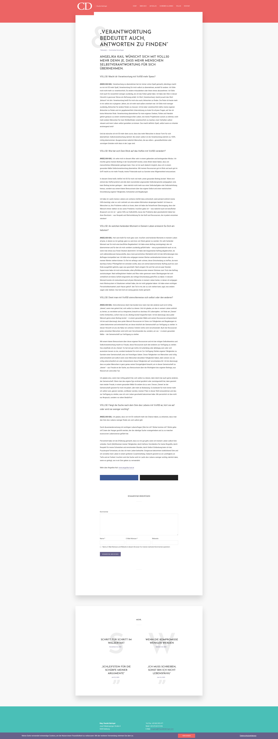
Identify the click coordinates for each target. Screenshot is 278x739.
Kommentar (104, 512)
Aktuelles (153, 6)
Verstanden (186, 736)
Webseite (155, 538)
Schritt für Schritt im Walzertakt (116, 641)
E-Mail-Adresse (132, 538)
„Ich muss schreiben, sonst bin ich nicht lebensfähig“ (162, 670)
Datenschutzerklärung (248, 736)
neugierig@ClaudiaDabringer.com (162, 729)
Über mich (143, 6)
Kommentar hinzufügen (116, 50)
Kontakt (187, 6)
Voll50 (178, 6)
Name (102, 538)
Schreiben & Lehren (166, 6)
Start (135, 6)
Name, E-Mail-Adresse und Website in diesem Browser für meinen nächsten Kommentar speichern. (136, 547)
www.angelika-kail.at (126, 468)
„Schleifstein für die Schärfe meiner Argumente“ (116, 670)
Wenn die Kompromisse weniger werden (162, 641)
